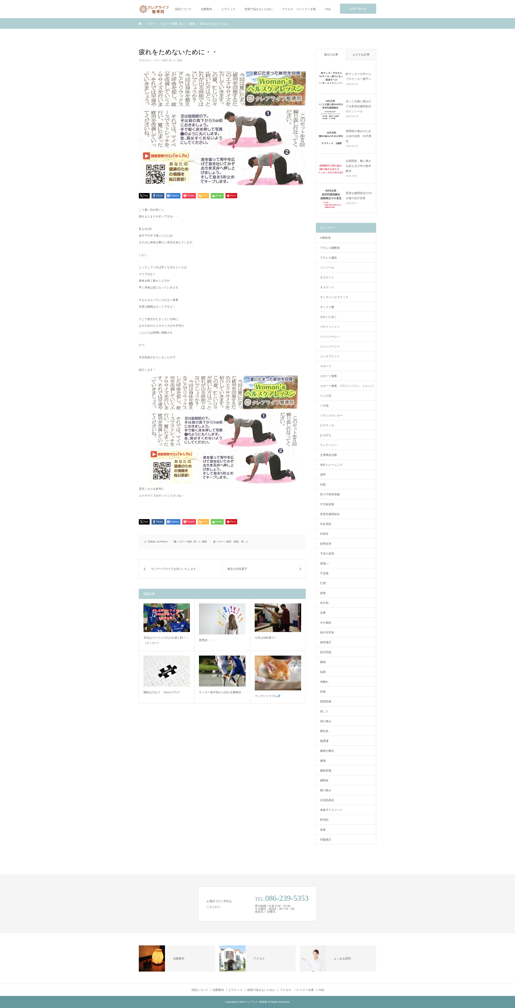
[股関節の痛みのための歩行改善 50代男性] (331, 138)
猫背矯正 (325, 642)
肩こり (172, 60)
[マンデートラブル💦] (278, 673)
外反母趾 (325, 524)
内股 (323, 484)
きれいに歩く (328, 316)
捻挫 (323, 593)
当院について (183, 9)
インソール (327, 267)
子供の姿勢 (327, 553)
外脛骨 (324, 533)
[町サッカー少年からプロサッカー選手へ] (331, 79)
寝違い (324, 563)
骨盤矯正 (325, 839)
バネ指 (324, 405)
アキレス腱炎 (328, 257)
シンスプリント (330, 356)
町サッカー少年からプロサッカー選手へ (358, 76)
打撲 (323, 583)
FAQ (328, 9)
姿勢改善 (325, 543)
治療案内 (206, 9)
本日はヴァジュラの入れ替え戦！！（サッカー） (165, 640)
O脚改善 (325, 237)
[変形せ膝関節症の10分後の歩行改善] (331, 198)
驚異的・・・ (207, 640)
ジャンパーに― (330, 336)
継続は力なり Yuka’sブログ (161, 692)
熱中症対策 (327, 632)
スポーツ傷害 (160, 60)
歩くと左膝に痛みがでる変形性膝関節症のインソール (358, 106)
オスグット (327, 277)
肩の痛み (325, 721)
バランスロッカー (331, 415)
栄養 (323, 612)
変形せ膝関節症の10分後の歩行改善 (359, 195)
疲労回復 (325, 652)
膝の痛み (325, 790)
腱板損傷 (325, 770)
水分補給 (325, 622)
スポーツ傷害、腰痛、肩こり (232, 541)
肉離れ (324, 681)
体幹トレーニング (331, 464)
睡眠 (323, 662)
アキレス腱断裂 (330, 247)
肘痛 (323, 691)
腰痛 (179, 60)
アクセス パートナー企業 (299, 9)
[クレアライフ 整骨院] (154, 9)
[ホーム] (140, 23)
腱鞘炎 (324, 780)
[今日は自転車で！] (278, 617)
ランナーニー (328, 445)
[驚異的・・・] (222, 618)
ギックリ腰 (327, 307)
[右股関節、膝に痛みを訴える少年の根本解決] (331, 168)
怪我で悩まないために (259, 9)
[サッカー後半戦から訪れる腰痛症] (222, 671)
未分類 (324, 602)
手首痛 (324, 573)
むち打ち (325, 435)
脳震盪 (324, 741)
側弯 (323, 474)
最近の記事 (331, 54)
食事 (323, 829)
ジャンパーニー (330, 346)
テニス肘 (325, 395)
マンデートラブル (266, 696)
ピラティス (228, 9)
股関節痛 (325, 701)
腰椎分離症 (327, 750)
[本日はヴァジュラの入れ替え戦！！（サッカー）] (166, 617)
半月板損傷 (327, 504)
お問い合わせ (358, 8)
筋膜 (323, 671)
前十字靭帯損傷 (330, 494)
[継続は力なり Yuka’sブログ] (166, 671)
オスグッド (327, 287)
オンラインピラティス (334, 297)
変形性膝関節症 (330, 514)
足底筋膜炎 (327, 800)
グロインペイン (330, 326)
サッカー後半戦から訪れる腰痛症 (220, 692)
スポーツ (325, 366)
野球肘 (324, 819)
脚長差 (324, 731)
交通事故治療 (328, 454)
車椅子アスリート (331, 810)
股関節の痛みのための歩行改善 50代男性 (359, 136)
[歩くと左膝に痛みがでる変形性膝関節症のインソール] (331, 109)
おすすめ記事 (361, 54)
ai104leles (162, 541)
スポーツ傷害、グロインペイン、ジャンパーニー (347, 387)
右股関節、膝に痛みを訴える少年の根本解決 (358, 165)
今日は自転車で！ (266, 637)
